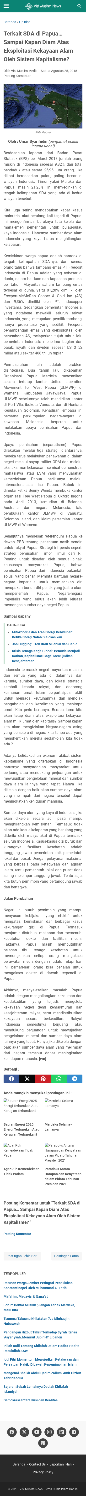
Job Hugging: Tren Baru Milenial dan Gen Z (44, 644)
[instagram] (49, 1432)
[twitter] (27, 1079)
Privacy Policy (43, 1472)
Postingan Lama (66, 1256)
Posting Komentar (17, 76)
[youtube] (37, 1432)
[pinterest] (43, 1079)
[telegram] (74, 1079)
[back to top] (76, 1485)
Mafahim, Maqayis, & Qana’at (26, 1296)
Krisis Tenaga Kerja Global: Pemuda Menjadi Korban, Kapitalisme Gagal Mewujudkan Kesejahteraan (46, 656)
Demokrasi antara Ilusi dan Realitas (31, 1400)
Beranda (19, 1464)
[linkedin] (61, 1432)
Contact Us (37, 1464)
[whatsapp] (59, 1079)
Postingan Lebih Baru (22, 1256)
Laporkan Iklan (60, 1464)
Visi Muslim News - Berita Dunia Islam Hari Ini (49, 1489)
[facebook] (11, 1079)
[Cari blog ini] (79, 6)
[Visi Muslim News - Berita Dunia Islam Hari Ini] (43, 6)
